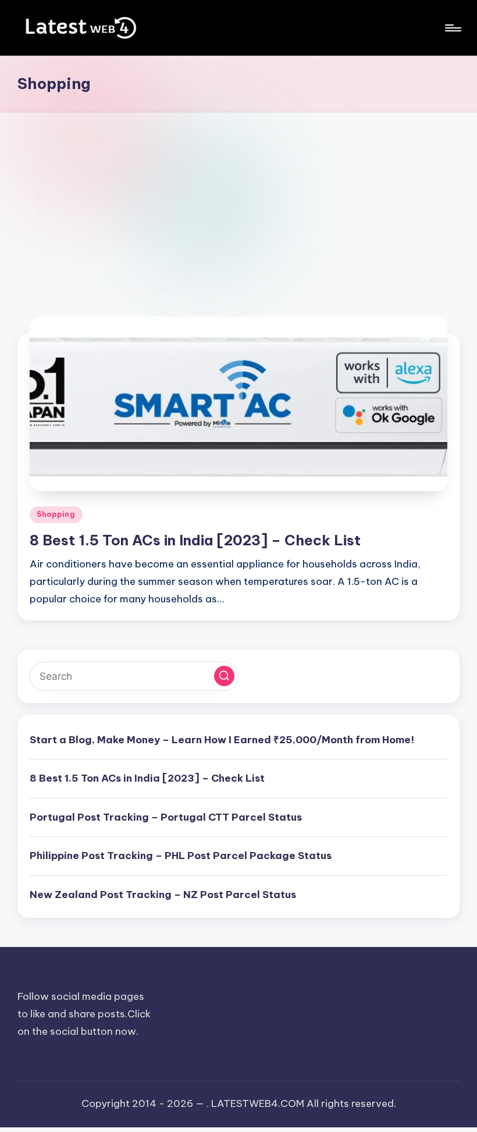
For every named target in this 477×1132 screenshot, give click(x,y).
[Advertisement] (238, 199)
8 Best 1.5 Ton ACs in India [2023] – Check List (195, 540)
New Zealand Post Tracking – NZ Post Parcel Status (163, 894)
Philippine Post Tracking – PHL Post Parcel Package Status (181, 855)
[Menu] (452, 28)
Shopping (56, 514)
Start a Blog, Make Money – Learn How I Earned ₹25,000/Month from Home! (222, 739)
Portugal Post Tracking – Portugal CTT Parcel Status (166, 817)
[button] (224, 676)
